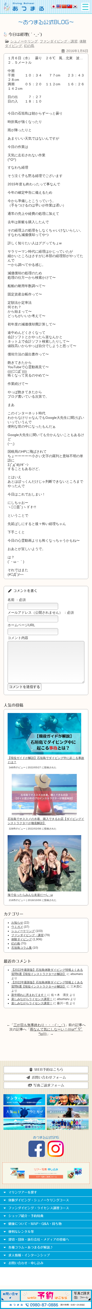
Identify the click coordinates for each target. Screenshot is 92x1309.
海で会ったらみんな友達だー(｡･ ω (30, 895)
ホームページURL (21, 625)
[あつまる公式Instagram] (55, 1156)
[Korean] (75, 6)
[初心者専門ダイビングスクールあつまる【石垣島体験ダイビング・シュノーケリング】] (24, 10)
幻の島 (29, 46)
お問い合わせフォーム (48, 1077)
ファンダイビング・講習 (59, 41)
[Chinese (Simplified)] (64, 6)
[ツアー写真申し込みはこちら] (46, 1177)
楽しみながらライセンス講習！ (32, 999)
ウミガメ (17, 927)
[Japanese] (53, 6)
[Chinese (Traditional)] (69, 6)
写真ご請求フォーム (48, 1085)
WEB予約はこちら (48, 1069)
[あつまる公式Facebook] (36, 1156)
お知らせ (17, 922)
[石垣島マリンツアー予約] (46, 1300)
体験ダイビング (21, 939)
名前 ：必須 (17, 600)
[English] (58, 6)
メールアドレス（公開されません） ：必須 (41, 612)
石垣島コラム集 (21, 947)
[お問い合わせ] (10, 1300)
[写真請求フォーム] (81, 1300)
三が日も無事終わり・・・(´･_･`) (39, 1025)
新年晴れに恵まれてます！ (29, 995)
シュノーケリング (24, 41)
